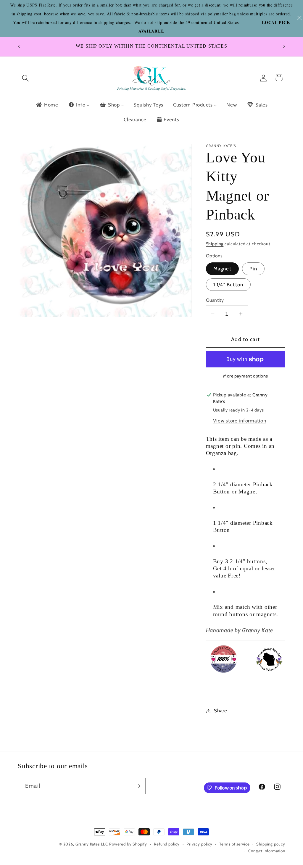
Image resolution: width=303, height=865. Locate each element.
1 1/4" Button (228, 285)
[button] (25, 78)
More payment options (245, 376)
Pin (253, 269)
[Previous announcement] (18, 46)
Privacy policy (199, 844)
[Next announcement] (284, 46)
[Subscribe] (137, 786)
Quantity (215, 300)
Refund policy (167, 844)
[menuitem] (46, 104)
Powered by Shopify (128, 844)
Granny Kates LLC (91, 844)
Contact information (266, 850)
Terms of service (234, 844)
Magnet (222, 269)
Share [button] (220, 711)
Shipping (215, 243)
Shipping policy (270, 844)
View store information (239, 421)
